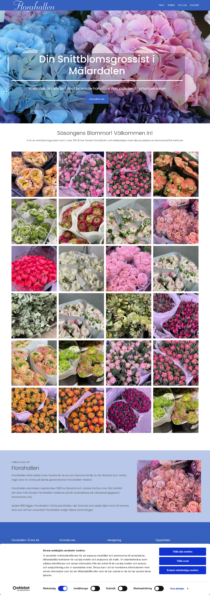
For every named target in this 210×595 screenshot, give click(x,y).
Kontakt (194, 5)
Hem (161, 5)
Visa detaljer (177, 588)
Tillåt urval (183, 561)
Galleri (171, 5)
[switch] (95, 588)
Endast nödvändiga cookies (183, 570)
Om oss (182, 5)
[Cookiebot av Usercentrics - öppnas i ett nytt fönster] (21, 588)
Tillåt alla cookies (182, 551)
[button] (96, 99)
